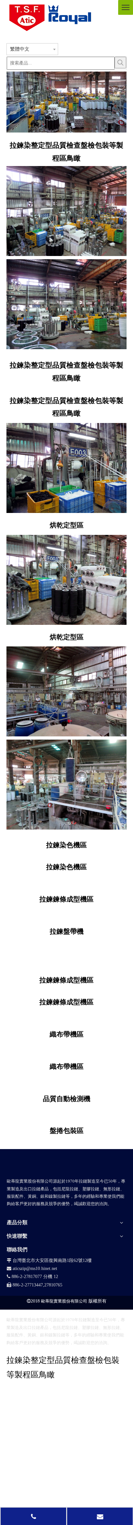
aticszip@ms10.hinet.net (32, 1268)
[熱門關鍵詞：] (120, 62)
